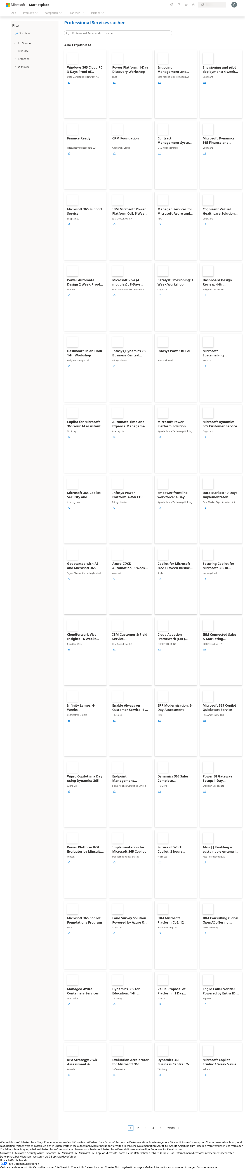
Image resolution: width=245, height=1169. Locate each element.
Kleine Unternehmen (138, 1153)
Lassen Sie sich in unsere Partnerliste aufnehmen (62, 1146)
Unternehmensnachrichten (218, 1153)
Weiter (171, 1128)
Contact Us (77, 1167)
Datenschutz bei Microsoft (15, 1156)
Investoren (38, 1156)
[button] (67, 33)
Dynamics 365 (53, 1153)
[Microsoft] (15, 5)
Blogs (40, 1142)
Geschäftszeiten (75, 1142)
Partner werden (24, 1146)
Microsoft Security (25, 1153)
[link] (85, 84)
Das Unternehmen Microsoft (186, 1153)
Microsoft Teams (115, 1153)
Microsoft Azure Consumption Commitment (196, 1142)
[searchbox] (38, 33)
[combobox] (119, 33)
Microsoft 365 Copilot (92, 1153)
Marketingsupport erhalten (107, 1146)
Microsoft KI (7, 1153)
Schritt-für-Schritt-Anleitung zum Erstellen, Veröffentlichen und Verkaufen (199, 1146)
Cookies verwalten (207, 1167)
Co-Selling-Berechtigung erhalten (20, 1149)
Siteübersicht (62, 1167)
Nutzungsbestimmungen (129, 1167)
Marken (149, 1167)
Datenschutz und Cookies (99, 1167)
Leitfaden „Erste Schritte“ (100, 1142)
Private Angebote (159, 1142)
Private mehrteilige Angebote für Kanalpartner (154, 1149)
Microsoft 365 (70, 1153)
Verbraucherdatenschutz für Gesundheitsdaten (27, 1167)
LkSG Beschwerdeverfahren (60, 1156)
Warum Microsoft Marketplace (18, 1142)
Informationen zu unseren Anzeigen (175, 1167)
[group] (69, 82)
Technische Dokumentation (132, 1142)
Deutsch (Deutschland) (13, 1160)
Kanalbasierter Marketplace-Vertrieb (105, 1149)
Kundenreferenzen (55, 1142)
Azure (40, 1153)
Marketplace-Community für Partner (61, 1149)
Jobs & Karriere (160, 1153)
